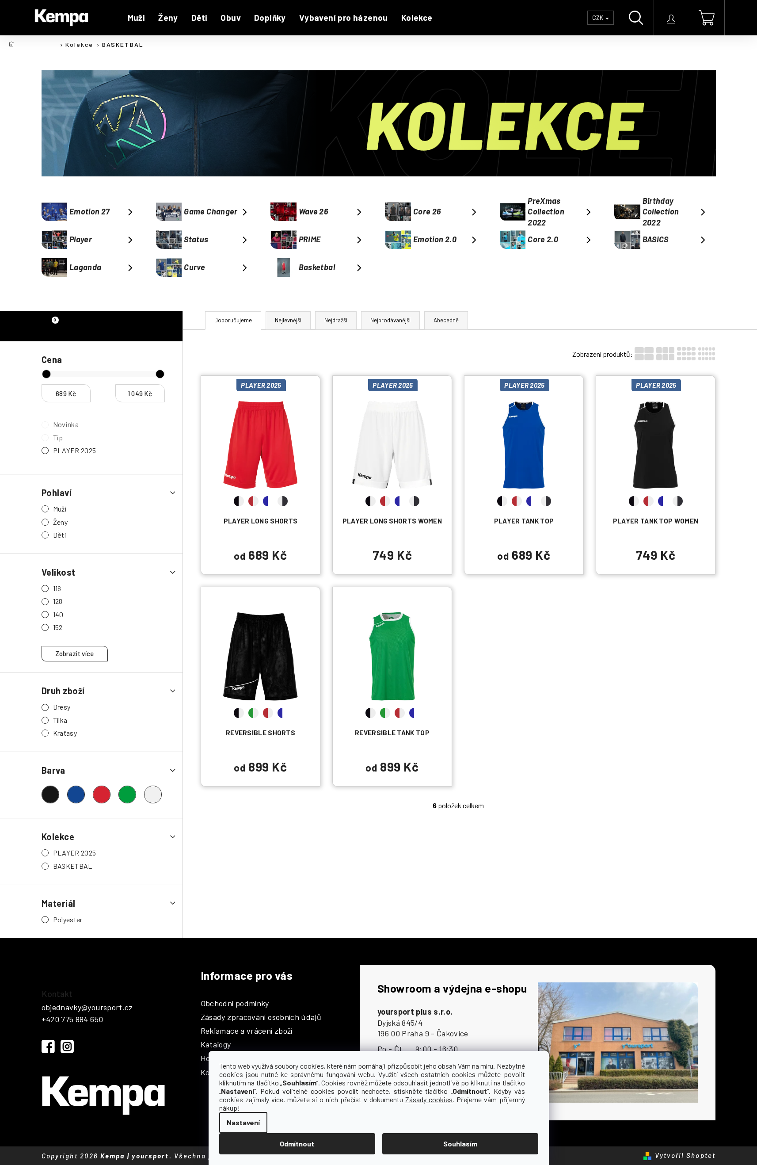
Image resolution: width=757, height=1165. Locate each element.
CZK (598, 17)
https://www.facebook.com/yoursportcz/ (48, 1046)
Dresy (62, 707)
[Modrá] (76, 794)
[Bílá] (153, 794)
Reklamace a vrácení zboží (247, 1031)
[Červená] (101, 794)
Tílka (60, 720)
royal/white (268, 501)
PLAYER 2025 (74, 450)
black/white (239, 501)
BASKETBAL (72, 866)
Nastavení (243, 1122)
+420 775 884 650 (72, 1019)
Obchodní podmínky (235, 1003)
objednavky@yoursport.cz (87, 1007)
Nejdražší (335, 320)
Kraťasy (65, 733)
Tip (58, 437)
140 (58, 614)
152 (58, 627)
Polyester (68, 919)
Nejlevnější (288, 320)
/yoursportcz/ (67, 1046)
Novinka (66, 424)
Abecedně (446, 320)
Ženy (60, 522)
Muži (60, 508)
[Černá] (50, 794)
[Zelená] (127, 794)
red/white (253, 501)
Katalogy (216, 1044)
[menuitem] (136, 17)
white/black (283, 501)
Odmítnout (297, 1143)
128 (58, 601)
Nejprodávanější (390, 320)
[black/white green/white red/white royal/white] (260, 655)
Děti (59, 535)
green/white (253, 713)
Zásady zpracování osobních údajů (261, 1017)
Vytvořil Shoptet (685, 1155)
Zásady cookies (429, 1099)
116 (57, 588)
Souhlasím (460, 1143)
